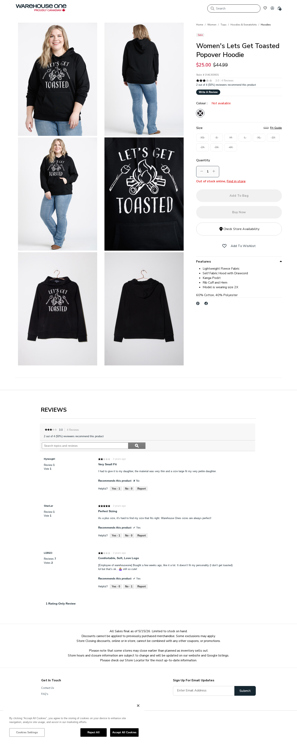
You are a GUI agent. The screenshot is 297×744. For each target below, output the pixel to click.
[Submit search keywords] (212, 8)
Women (211, 24)
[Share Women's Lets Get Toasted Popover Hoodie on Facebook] (206, 303)
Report (141, 488)
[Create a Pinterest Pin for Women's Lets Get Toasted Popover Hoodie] (198, 303)
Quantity (203, 160)
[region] (74, 721)
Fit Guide (276, 128)
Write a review (208, 92)
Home (199, 24)
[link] (51, 429)
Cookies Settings (27, 732)
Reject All (93, 732)
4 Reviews (74, 430)
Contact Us (47, 688)
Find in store (236, 181)
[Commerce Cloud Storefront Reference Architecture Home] (41, 8)
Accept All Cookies (124, 732)
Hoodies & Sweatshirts (244, 24)
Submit (245, 691)
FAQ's (44, 694)
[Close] (138, 705)
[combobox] (233, 8)
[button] (272, 8)
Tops (223, 24)
